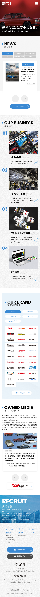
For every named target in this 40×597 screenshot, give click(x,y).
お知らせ (31, 533)
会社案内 (20, 533)
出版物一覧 (21, 556)
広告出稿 (20, 529)
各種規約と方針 (15, 590)
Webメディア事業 (10, 540)
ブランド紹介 (10, 529)
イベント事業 (9, 538)
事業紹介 (9, 533)
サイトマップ (26, 590)
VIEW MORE (20, 106)
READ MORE (31, 84)
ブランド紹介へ (20, 393)
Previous (15, 98)
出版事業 (8, 536)
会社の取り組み (22, 536)
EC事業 (8, 542)
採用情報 (31, 529)
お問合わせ (21, 550)
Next (24, 98)
